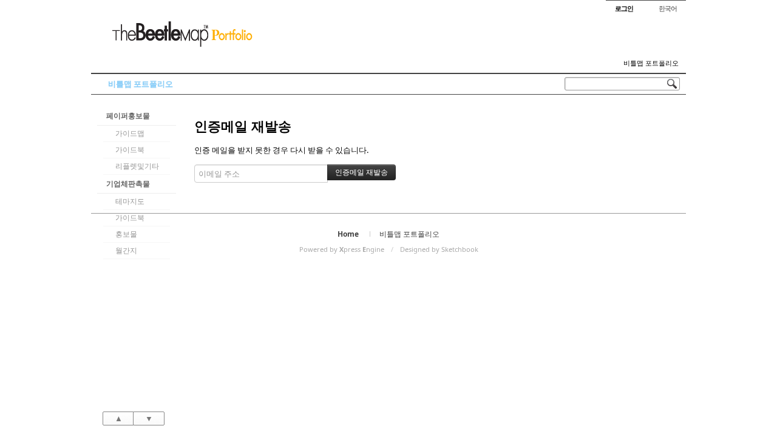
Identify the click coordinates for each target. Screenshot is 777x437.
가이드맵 (129, 133)
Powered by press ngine (341, 249)
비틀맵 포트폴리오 (651, 63)
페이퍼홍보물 (128, 115)
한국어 (668, 8)
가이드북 (129, 149)
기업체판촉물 (128, 183)
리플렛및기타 (137, 166)
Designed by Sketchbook (439, 249)
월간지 (126, 250)
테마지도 (129, 201)
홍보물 (126, 234)
